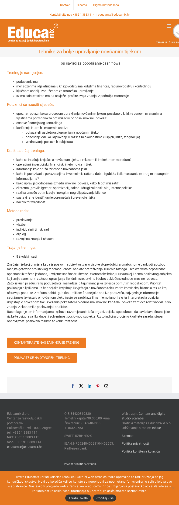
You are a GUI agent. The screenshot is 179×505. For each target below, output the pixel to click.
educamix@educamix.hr (114, 14)
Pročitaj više (105, 498)
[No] (173, 488)
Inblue (156, 428)
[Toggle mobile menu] (169, 26)
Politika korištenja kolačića (141, 451)
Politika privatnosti (135, 443)
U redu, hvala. (78, 498)
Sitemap (128, 436)
